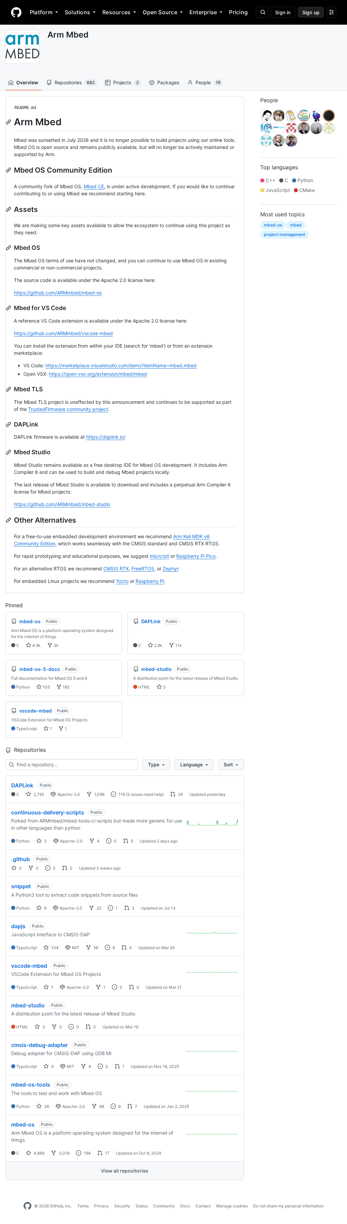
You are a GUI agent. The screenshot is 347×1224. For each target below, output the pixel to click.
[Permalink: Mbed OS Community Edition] (9, 170)
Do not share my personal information (288, 1205)
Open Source (160, 12)
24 (180, 794)
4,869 (38, 1153)
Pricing (238, 12)
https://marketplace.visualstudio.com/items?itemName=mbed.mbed (121, 365)
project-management (284, 234)
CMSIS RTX (116, 568)
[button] (156, 764)
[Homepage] (16, 12)
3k (56, 645)
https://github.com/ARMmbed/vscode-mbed (63, 333)
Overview (27, 82)
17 (106, 1153)
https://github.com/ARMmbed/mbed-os (58, 293)
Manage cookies (232, 1205)
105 (46, 687)
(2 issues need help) (145, 794)
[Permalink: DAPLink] (9, 424)
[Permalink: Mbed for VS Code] (9, 308)
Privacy (101, 1205)
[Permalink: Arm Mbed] (9, 122)
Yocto (122, 581)
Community (164, 1205)
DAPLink (22, 785)
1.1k (178, 645)
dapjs (18, 926)
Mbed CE (94, 186)
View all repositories (124, 1171)
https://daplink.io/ (105, 437)
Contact (203, 1205)
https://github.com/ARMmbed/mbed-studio (62, 504)
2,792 (38, 794)
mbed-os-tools (30, 1084)
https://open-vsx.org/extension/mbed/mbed (98, 374)
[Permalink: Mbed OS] (9, 248)
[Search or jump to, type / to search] (262, 12)
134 (54, 947)
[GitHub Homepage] (27, 1206)
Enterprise (203, 12)
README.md (25, 107)
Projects (126, 82)
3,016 (63, 1153)
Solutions (77, 12)
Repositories (75, 82)
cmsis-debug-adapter (39, 1045)
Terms (83, 1205)
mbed (296, 224)
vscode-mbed (29, 965)
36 (46, 1106)
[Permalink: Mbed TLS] (9, 389)
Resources (116, 12)
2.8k (157, 645)
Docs (185, 1205)
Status (142, 1205)
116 (121, 794)
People (208, 82)
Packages (168, 82)
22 (98, 908)
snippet (21, 886)
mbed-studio (28, 1005)
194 (87, 1153)
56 (95, 947)
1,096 (98, 794)
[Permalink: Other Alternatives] (9, 520)
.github (20, 859)
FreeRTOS (142, 568)
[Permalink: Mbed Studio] (9, 452)
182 (65, 687)
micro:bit (159, 556)
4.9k (36, 645)
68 (101, 1106)
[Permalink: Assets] (9, 209)
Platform (41, 12)
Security (122, 1205)
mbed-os (23, 1124)
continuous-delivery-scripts (47, 812)
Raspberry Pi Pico (196, 556)
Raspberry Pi (150, 581)
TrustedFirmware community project (68, 409)
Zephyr (170, 568)
